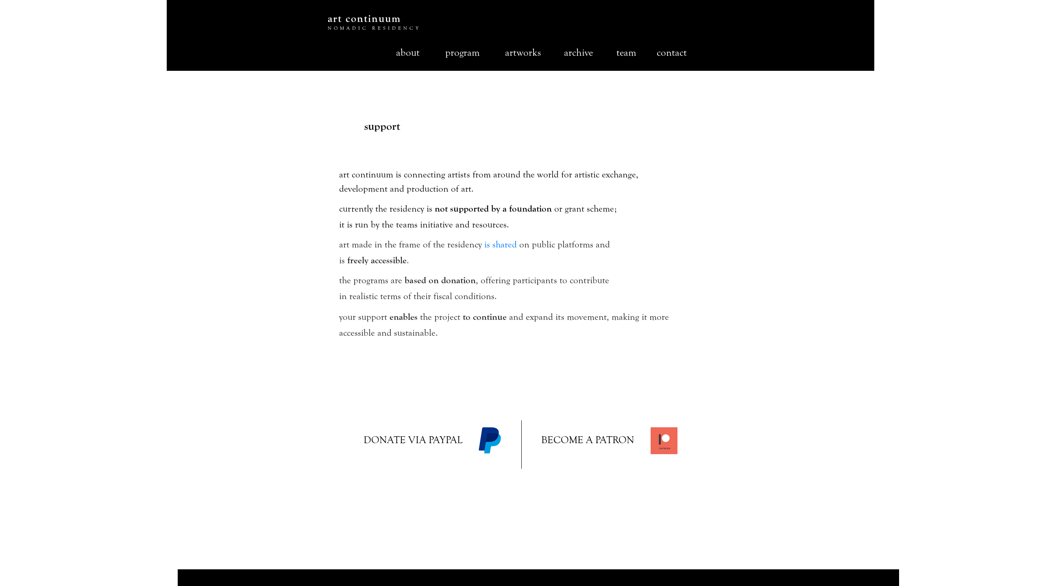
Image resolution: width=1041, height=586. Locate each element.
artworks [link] (523, 53)
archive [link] (578, 53)
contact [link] (672, 53)
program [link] (462, 53)
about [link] (408, 53)
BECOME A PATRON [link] (587, 440)
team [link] (626, 53)
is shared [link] (500, 244)
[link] (414, 440)
